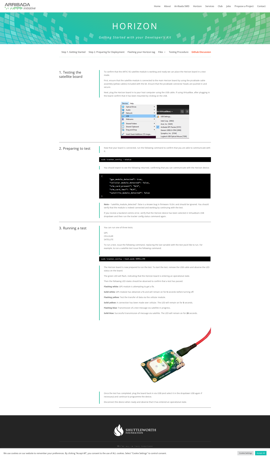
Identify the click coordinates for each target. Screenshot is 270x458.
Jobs (228, 6)
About (167, 6)
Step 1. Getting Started (73, 52)
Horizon (197, 6)
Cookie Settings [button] (245, 453)
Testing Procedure (178, 52)
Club (220, 6)
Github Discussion (201, 52)
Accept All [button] (261, 453)
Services (209, 6)
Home (157, 6)
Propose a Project (244, 6)
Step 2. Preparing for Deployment (106, 52)
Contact (261, 6)
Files (160, 52)
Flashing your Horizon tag (141, 52)
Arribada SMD (181, 6)
